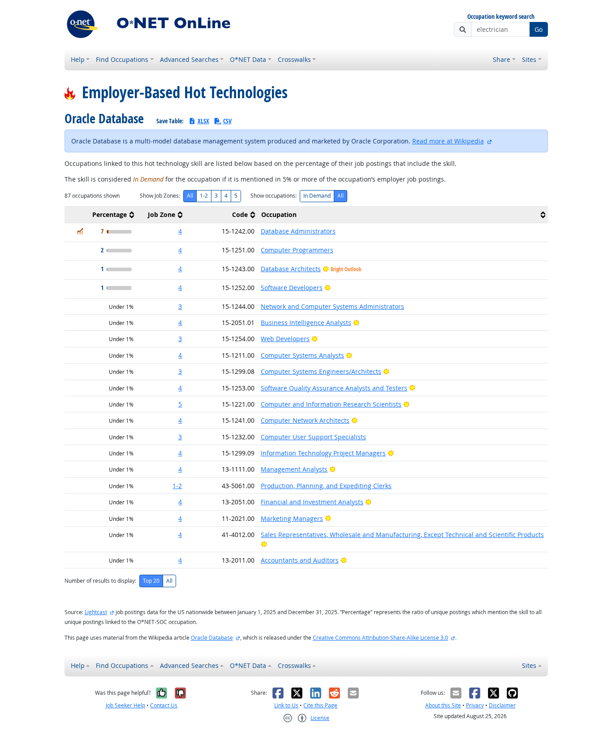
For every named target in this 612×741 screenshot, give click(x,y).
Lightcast (96, 612)
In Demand (317, 195)
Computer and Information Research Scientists (331, 404)
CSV (227, 121)
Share (501, 59)
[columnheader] (101, 215)
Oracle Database (212, 637)
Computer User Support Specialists (313, 437)
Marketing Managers (292, 518)
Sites (529, 59)
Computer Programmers (297, 250)
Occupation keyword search (500, 17)
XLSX (203, 121)
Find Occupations (122, 59)
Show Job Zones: (160, 195)
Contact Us (163, 705)
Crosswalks (294, 59)
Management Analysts (294, 469)
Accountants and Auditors (300, 560)
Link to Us (286, 705)
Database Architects (291, 268)
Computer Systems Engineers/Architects (321, 371)
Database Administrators (298, 231)
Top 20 (151, 581)
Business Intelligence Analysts (306, 322)
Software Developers (292, 287)
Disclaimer (502, 705)
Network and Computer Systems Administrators (332, 306)
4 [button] (180, 231)
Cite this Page (320, 705)
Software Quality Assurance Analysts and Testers (334, 388)
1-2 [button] (177, 485)
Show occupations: (273, 195)
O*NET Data (248, 59)
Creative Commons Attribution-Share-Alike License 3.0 (380, 637)
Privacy (475, 705)
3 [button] (180, 306)
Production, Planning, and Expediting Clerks (326, 485)
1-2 (204, 195)
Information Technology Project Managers (323, 453)
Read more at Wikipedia (448, 141)
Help (78, 59)
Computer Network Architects (305, 420)
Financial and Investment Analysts (312, 502)
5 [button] (180, 404)
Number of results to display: (100, 581)
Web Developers (285, 338)
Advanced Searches (189, 59)
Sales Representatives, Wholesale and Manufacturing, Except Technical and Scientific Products (402, 534)
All (190, 195)
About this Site (443, 705)
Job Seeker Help (125, 705)
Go (538, 29)
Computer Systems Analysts (302, 355)
